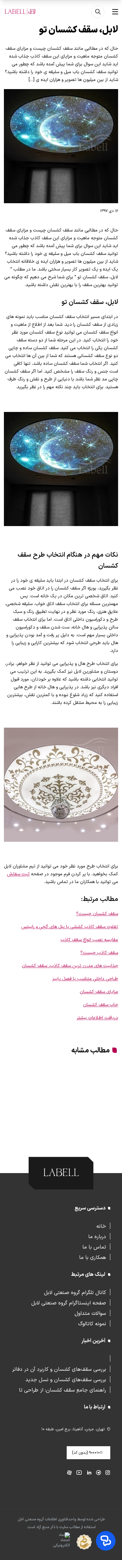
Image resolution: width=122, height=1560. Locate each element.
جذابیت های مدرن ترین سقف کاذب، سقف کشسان (70, 965)
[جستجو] (97, 11)
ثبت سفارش (18, 874)
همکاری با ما (92, 1257)
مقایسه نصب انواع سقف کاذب (89, 939)
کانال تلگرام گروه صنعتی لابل (75, 1292)
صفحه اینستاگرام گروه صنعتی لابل (68, 1302)
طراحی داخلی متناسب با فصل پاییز (85, 978)
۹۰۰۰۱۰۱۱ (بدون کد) (87, 1453)
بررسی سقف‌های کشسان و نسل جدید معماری (65, 1379)
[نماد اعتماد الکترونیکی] (50, 1542)
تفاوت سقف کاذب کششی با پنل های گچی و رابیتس (69, 926)
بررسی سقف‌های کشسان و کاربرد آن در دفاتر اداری (59, 1369)
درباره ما (97, 1236)
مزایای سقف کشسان (99, 991)
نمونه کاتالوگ (92, 1323)
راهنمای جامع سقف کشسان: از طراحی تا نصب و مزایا (62, 1389)
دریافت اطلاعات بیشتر (97, 1017)
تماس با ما (94, 1246)
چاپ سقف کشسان (100, 1004)
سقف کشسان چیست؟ (97, 913)
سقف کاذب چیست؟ (99, 952)
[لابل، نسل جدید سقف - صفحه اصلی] (20, 12)
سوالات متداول (90, 1313)
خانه (101, 1226)
